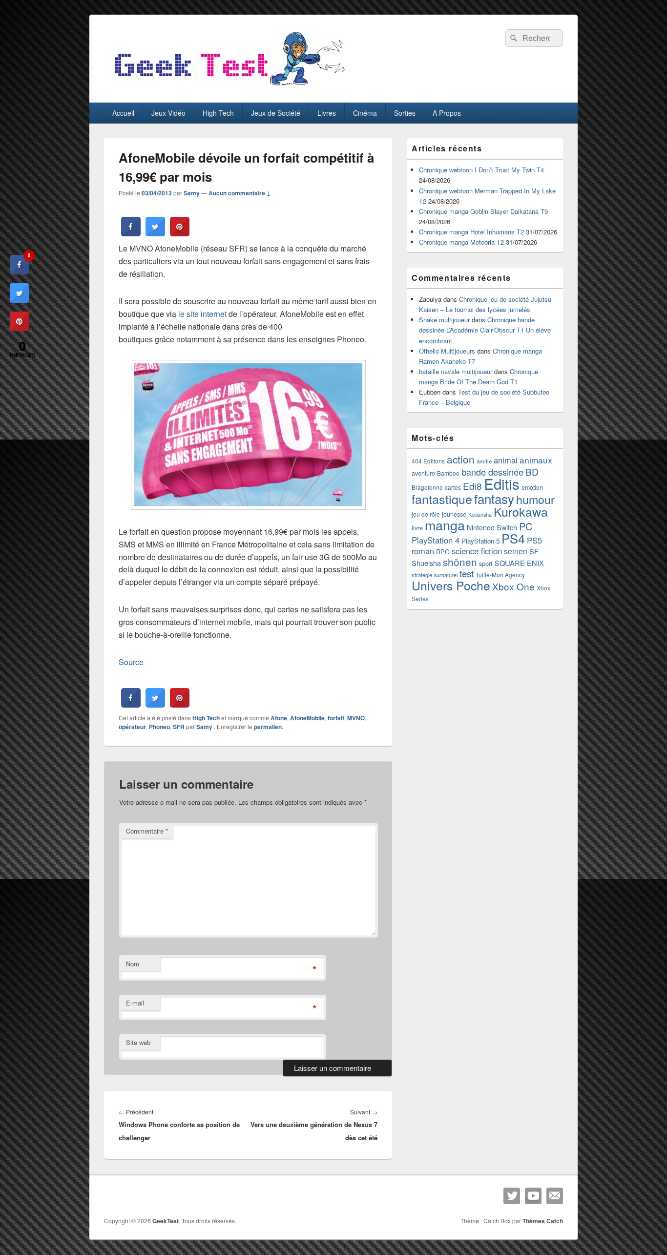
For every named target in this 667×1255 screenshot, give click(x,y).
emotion (532, 487)
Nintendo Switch (492, 527)
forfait (336, 717)
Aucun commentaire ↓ (239, 192)
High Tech (218, 113)
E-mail (135, 1002)
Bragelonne (427, 487)
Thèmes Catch (542, 1220)
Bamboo (448, 473)
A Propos (447, 113)
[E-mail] (554, 1196)
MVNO (356, 717)
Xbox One (513, 586)
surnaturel (446, 575)
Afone (279, 717)
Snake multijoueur (444, 319)
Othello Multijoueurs (447, 351)
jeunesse (454, 514)
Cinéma (365, 113)
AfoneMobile (307, 717)
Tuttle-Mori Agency (500, 574)
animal (506, 460)
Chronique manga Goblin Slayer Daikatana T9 (483, 211)
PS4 (513, 538)
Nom (132, 963)
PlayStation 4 (435, 540)
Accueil (123, 113)
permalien (268, 726)
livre (417, 527)
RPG (443, 551)
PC (525, 526)
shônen (460, 561)
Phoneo (159, 726)
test (466, 573)
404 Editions (428, 461)
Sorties (405, 113)
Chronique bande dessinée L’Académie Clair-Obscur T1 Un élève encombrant (485, 330)
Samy (192, 192)
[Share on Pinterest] (179, 233)
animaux (536, 460)
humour (535, 499)
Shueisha (426, 563)
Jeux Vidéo (168, 113)
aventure (423, 473)
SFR (179, 726)
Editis (502, 483)
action (461, 459)
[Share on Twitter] (155, 233)
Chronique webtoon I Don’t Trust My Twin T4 (481, 169)
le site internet (202, 313)
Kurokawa (521, 511)
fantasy (494, 498)
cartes (453, 487)
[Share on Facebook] (131, 233)
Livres (326, 113)
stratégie (422, 575)
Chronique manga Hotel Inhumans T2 (471, 231)
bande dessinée (492, 471)
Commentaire (147, 831)
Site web (138, 1042)
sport (486, 563)
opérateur (132, 726)
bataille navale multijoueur (455, 371)
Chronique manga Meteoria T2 (461, 242)
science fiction (477, 551)
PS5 (534, 540)
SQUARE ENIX (519, 563)
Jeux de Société (275, 113)
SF (534, 551)
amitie (484, 461)
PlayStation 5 (480, 540)
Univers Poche (451, 585)
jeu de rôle (426, 514)
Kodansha (480, 514)
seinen (515, 550)
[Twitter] (511, 1196)
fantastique (442, 498)
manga (445, 524)
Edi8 (472, 485)
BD (532, 471)
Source (131, 662)
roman (423, 551)
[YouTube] (533, 1196)
